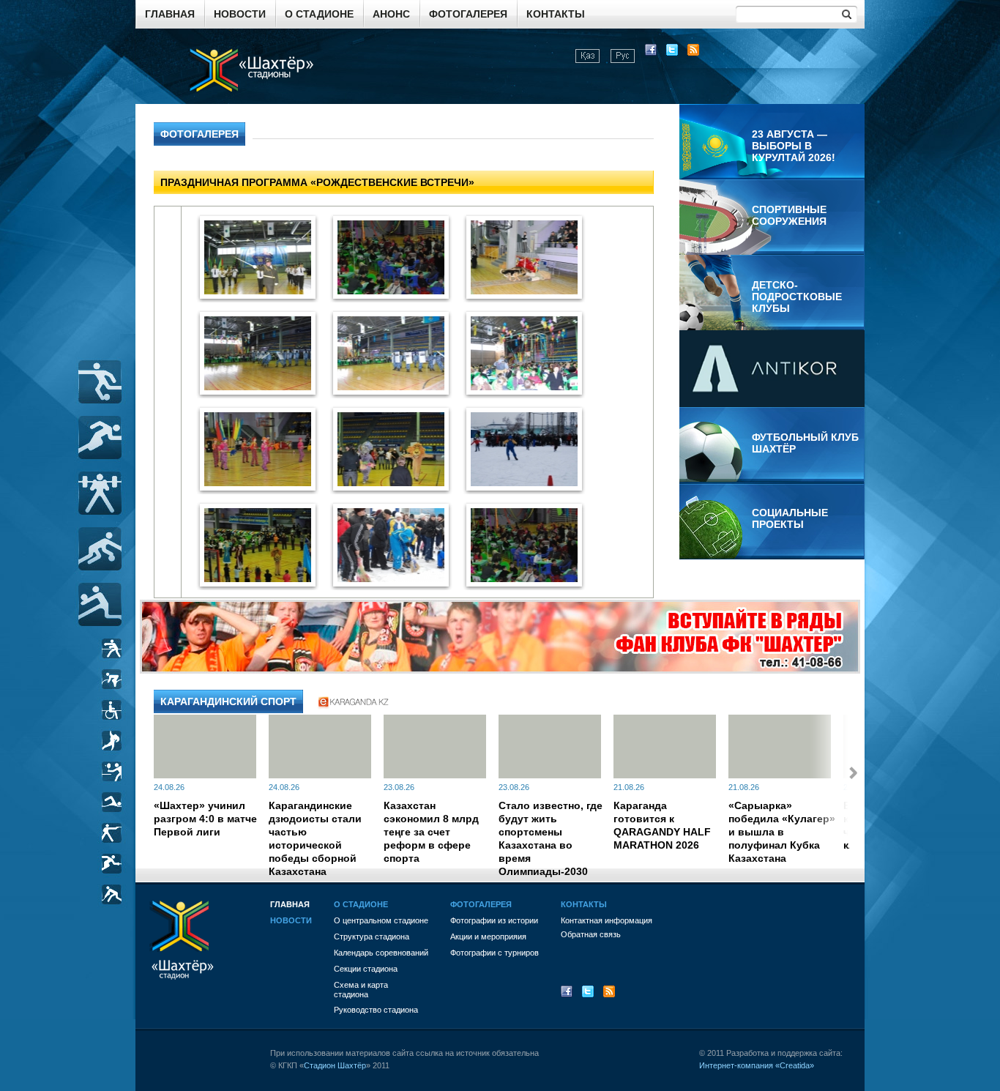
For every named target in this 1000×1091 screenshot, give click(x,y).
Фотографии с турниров (494, 952)
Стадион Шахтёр (335, 1065)
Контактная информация (606, 920)
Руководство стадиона (376, 1009)
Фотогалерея (468, 14)
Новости (240, 14)
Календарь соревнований (381, 952)
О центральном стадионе (381, 920)
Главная (170, 14)
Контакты (555, 14)
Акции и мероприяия (488, 936)
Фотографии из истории (494, 920)
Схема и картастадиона (361, 989)
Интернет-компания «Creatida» (756, 1065)
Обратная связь (591, 934)
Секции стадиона (366, 968)
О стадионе (319, 14)
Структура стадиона (371, 936)
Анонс (391, 14)
